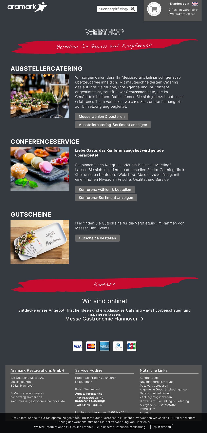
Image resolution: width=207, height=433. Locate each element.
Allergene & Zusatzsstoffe (158, 405)
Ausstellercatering (46, 68)
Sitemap (145, 412)
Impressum (147, 408)
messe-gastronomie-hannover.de (42, 401)
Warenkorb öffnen (182, 14)
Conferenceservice (45, 141)
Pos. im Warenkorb (183, 9)
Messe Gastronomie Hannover (101, 319)
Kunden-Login (149, 377)
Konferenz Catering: (90, 400)
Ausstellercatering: (89, 393)
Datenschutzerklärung (155, 393)
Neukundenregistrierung (157, 381)
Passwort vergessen (154, 385)
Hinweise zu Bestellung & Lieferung (164, 401)
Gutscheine (31, 214)
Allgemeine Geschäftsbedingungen (164, 389)
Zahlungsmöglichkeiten (156, 397)
